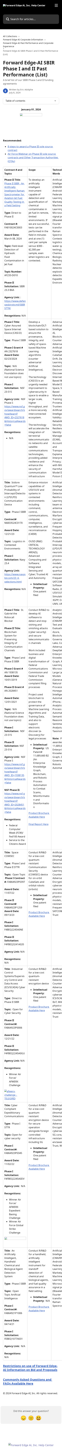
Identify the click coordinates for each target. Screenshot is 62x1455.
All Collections (10, 36)
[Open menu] (56, 5)
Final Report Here (38, 824)
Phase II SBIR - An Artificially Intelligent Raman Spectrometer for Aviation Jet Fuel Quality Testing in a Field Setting (14, 194)
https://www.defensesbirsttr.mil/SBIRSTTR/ (15, 304)
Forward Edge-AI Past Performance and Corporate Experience (28, 45)
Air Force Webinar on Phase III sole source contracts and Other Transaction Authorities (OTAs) (33, 157)
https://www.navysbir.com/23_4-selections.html (15, 578)
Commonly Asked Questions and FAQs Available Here (27, 1381)
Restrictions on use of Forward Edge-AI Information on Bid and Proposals (30, 1368)
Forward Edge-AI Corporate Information (23, 39)
